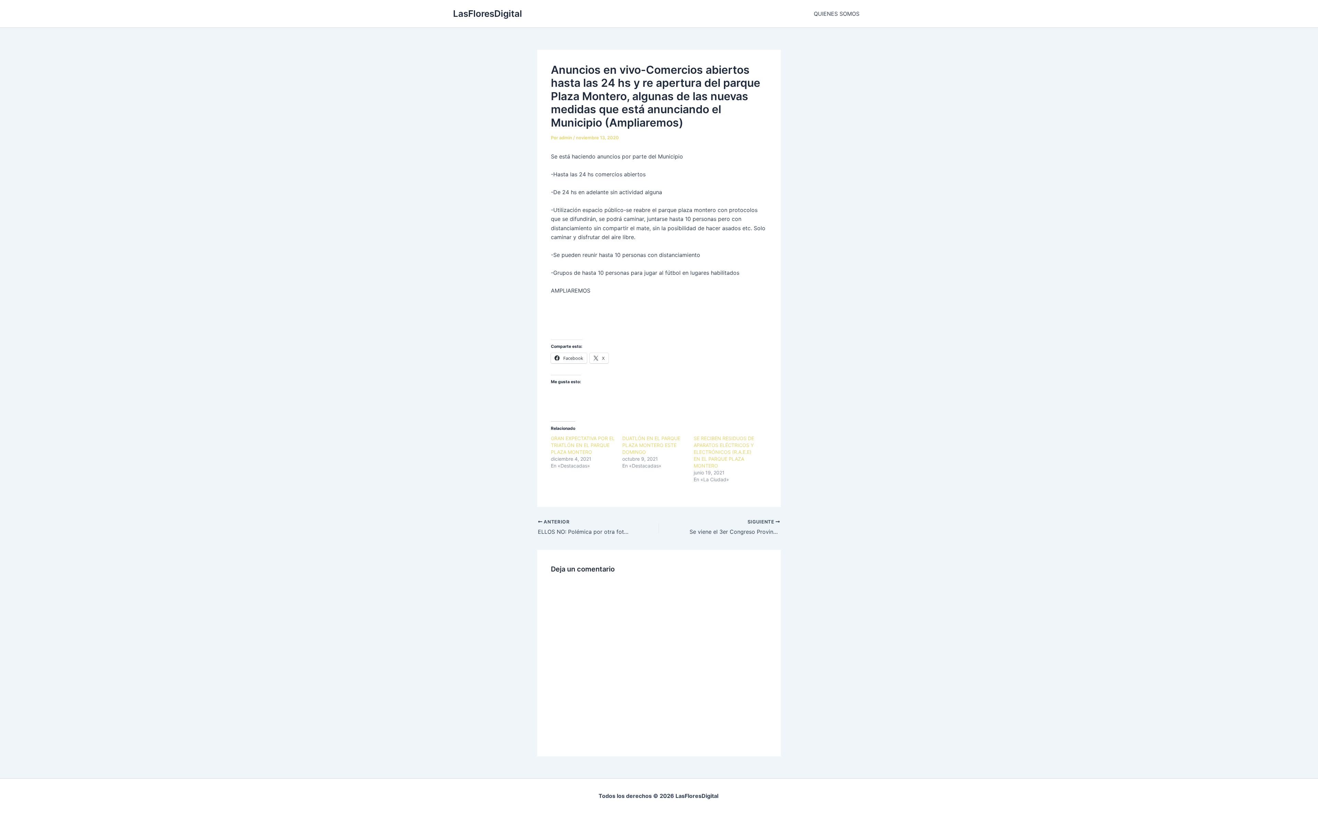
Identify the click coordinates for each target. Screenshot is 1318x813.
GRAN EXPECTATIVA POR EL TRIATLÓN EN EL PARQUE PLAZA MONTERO (583, 445)
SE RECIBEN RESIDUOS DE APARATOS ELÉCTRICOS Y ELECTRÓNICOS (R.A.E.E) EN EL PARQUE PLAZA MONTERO (724, 452)
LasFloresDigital (487, 13)
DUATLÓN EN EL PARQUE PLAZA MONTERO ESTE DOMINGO (651, 445)
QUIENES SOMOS (836, 13)
